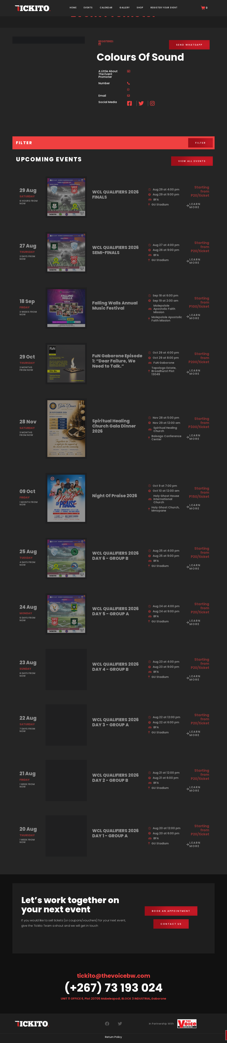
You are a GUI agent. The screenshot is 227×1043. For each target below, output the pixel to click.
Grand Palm (160, 924)
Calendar (106, 7)
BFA (156, 200)
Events (88, 7)
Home (73, 7)
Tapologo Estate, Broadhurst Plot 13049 (163, 371)
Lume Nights (162, 1022)
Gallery (125, 7)
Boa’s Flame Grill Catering (165, 882)
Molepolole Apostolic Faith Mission (164, 309)
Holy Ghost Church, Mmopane (165, 509)
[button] (189, 44)
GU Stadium (160, 205)
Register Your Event (164, 7)
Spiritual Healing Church (165, 429)
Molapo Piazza (162, 1027)
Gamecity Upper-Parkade (164, 890)
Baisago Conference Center (166, 437)
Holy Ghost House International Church (166, 499)
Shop (140, 7)
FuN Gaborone (163, 363)
